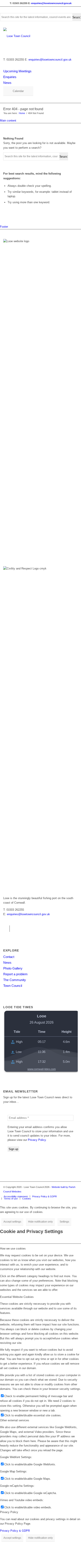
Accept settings (12, 1221)
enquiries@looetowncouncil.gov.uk (51, 3)
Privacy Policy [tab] (9, 1512)
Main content (8, 120)
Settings (64, 1221)
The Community (14, 980)
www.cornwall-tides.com (41, 1069)
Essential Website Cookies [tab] (17, 1296)
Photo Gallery (12, 968)
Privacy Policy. (37, 1139)
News (7, 82)
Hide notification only (40, 1221)
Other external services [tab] (14, 1420)
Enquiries (9, 77)
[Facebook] (6, 928)
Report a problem (15, 974)
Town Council (12, 985)
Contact (8, 957)
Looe (41, 1016)
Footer (4, 226)
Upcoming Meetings (17, 71)
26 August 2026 (42, 1022)
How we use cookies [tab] (13, 1248)
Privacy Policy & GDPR (15, 1530)
